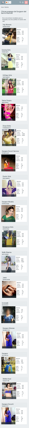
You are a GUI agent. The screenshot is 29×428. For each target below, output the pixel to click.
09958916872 (5, 153)
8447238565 (5, 102)
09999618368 (6, 26)
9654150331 (5, 305)
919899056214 (6, 128)
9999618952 (6, 229)
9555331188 (6, 381)
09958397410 (6, 330)
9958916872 (5, 52)
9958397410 (5, 406)
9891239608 (5, 254)
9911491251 (5, 355)
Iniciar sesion (23, 1)
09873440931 (6, 77)
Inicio (2, 7)
